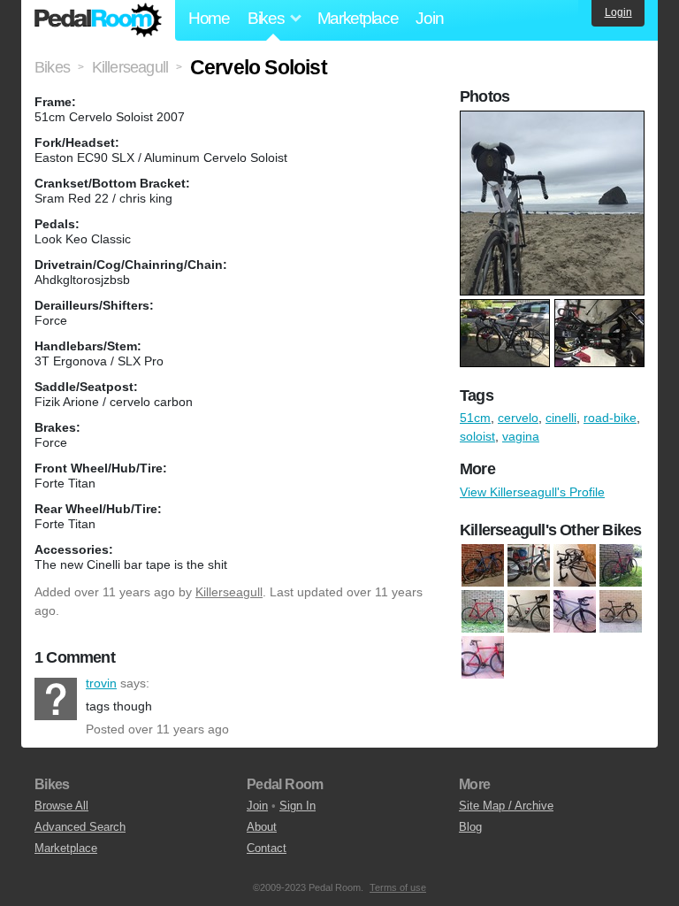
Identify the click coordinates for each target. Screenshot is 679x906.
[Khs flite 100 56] (483, 611)
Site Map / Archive (506, 805)
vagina (520, 436)
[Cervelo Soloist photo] (554, 119)
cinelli (560, 418)
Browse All (61, 805)
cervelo (518, 418)
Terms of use (398, 887)
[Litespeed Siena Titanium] (529, 611)
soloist (477, 436)
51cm (475, 418)
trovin (55, 699)
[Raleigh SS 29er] (529, 565)
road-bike (610, 418)
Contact (266, 848)
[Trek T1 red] (483, 657)
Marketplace (358, 18)
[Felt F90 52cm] (621, 565)
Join (429, 18)
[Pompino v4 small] (483, 565)
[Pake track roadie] (575, 611)
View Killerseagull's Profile (532, 492)
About (262, 826)
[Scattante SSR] (621, 611)
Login (618, 12)
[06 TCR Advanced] (575, 565)
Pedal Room (98, 20)
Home (209, 18)
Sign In (297, 805)
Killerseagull (229, 592)
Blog (470, 826)
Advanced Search (80, 826)
